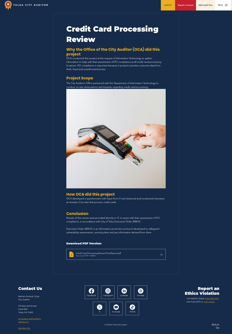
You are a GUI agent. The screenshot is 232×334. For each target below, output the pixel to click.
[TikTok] (132, 307)
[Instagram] (108, 291)
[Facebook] (91, 291)
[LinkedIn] (124, 291)
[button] (220, 5)
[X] (99, 307)
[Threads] (140, 291)
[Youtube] (116, 307)
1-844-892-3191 (212, 298)
